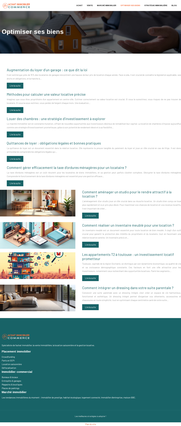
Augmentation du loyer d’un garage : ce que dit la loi (47, 70)
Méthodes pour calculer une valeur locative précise (46, 94)
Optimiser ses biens (130, 5)
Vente (90, 5)
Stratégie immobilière (155, 5)
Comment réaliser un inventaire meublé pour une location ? (128, 225)
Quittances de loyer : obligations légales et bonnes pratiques (54, 143)
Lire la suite (15, 85)
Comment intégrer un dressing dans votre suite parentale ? (128, 288)
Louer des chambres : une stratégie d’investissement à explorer (56, 119)
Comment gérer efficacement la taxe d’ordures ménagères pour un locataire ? (67, 167)
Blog (174, 5)
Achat (79, 5)
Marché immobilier (106, 5)
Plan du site (90, 424)
